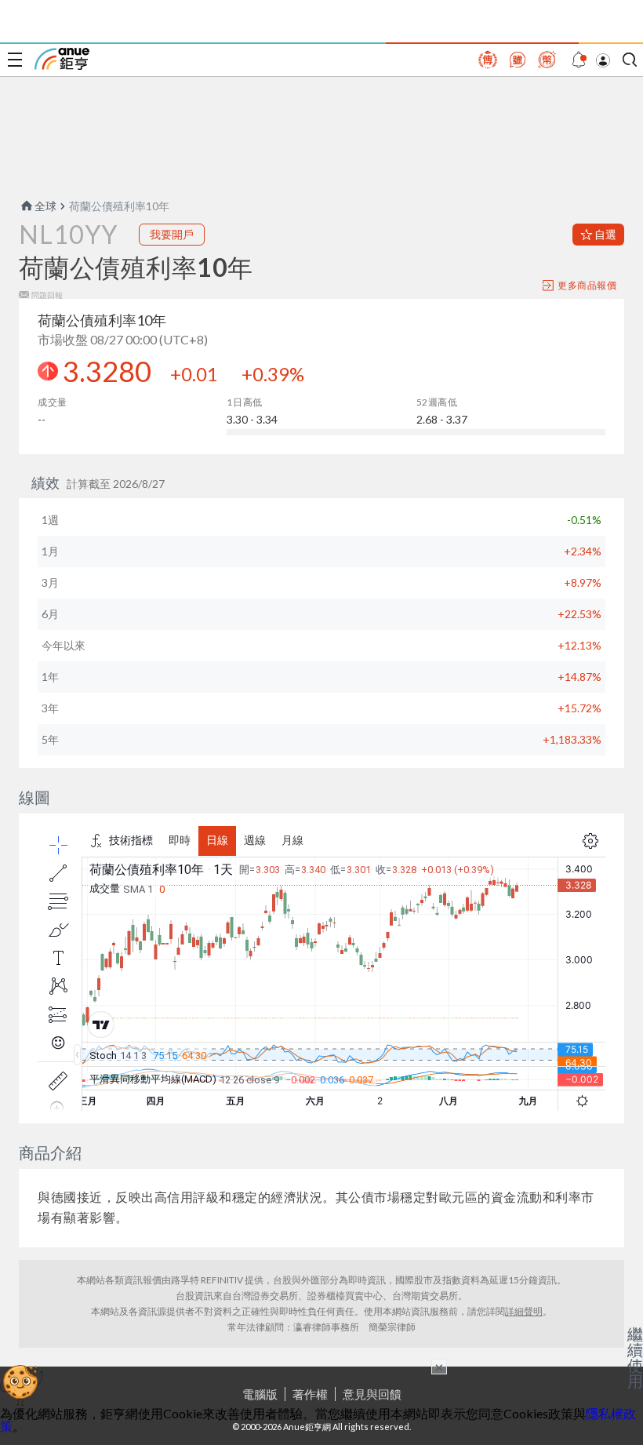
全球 (45, 206)
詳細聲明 (524, 1311)
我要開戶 (172, 234)
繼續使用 (635, 1357)
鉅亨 (62, 59)
